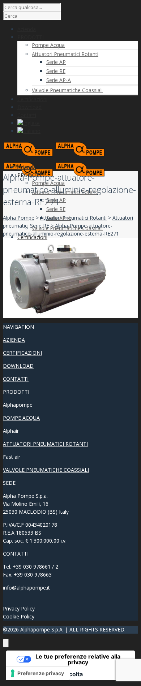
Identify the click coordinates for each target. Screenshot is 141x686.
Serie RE (55, 71)
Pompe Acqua (48, 45)
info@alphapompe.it (26, 587)
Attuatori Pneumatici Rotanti (65, 54)
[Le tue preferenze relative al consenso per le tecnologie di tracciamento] (38, 673)
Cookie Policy (18, 616)
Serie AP (56, 62)
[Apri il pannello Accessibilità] (6, 643)
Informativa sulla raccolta (47, 674)
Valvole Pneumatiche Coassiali (67, 90)
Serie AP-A (58, 80)
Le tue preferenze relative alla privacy (77, 659)
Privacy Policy (19, 608)
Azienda (26, 167)
